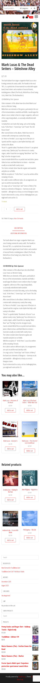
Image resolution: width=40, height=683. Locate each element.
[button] (35, 26)
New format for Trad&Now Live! (11, 568)
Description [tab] (18, 228)
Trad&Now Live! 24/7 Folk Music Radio (13, 571)
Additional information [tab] (18, 233)
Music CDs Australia (18, 218)
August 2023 (5, 585)
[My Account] (23, 17)
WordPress (21, 676)
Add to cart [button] (10, 410)
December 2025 (6, 581)
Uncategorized (6, 595)
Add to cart (19, 209)
